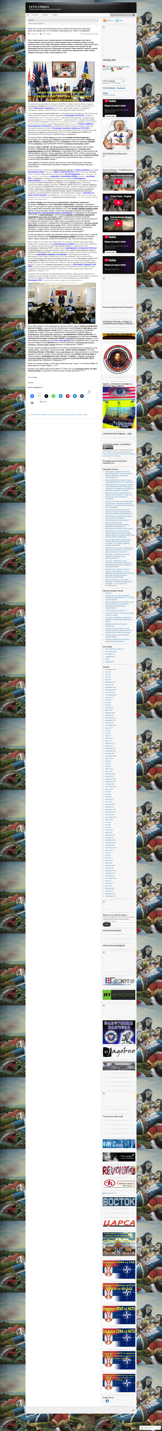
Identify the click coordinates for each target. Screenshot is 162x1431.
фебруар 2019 (110, 682)
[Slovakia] (124, 71)
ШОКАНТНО (109, 662)
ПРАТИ (107, 924)
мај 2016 (108, 766)
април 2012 (109, 883)
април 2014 (109, 830)
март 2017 (108, 741)
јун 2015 (108, 794)
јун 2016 (108, 763)
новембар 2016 (110, 751)
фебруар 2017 (110, 743)
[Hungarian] (118, 69)
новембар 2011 (110, 896)
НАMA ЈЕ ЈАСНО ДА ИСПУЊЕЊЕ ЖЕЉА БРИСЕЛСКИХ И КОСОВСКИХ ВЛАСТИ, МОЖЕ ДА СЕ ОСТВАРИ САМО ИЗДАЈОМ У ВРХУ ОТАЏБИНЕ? (59, 30)
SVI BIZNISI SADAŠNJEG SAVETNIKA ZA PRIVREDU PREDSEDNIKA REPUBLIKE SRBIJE (118, 619)
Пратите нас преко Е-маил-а (115, 915)
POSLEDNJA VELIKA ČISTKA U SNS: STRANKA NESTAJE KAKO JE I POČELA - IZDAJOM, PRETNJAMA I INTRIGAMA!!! (118, 630)
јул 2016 (108, 761)
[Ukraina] (112, 71)
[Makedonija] (118, 71)
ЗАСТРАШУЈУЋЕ (111, 652)
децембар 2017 (110, 718)
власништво (62, 414)
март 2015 (108, 802)
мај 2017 (108, 736)
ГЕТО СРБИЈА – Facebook (114, 88)
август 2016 (109, 758)
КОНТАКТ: (45, 15)
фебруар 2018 (110, 713)
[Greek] (124, 74)
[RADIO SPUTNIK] (119, 971)
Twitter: (106, 93)
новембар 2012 (110, 873)
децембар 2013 (110, 840)
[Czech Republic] (107, 74)
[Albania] (118, 74)
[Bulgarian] (110, 71)
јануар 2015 (109, 807)
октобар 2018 (109, 692)
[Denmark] (115, 71)
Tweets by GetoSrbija (109, 95)
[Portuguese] (112, 69)
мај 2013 (108, 858)
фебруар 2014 (110, 835)
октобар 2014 (109, 814)
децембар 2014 (110, 809)
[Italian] (125, 67)
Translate (117, 83)
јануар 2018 (109, 715)
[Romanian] (121, 69)
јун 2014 (108, 825)
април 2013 (109, 860)
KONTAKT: (108, 593)
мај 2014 (108, 827)
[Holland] (104, 74)
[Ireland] (115, 74)
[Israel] (121, 74)
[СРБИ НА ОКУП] (119, 1106)
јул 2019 (108, 677)
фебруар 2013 (110, 865)
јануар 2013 (109, 868)
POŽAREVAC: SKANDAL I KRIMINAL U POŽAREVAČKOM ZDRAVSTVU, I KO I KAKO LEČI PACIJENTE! (119, 598)
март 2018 (108, 710)
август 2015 (109, 789)
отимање (79, 414)
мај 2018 (108, 705)
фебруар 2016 (110, 774)
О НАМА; (54, 15)
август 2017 (109, 728)
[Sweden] (110, 74)
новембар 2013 (110, 843)
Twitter (121, 20)
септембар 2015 (110, 786)
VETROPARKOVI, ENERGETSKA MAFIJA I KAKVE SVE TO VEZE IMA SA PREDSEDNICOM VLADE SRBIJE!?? (119, 518)
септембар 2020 (110, 669)
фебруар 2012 (110, 888)
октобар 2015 (109, 784)
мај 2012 (108, 881)
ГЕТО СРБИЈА (39, 6)
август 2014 (109, 820)
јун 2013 (108, 855)
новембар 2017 (110, 720)
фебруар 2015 (110, 804)
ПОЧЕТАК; (35, 15)
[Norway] (127, 71)
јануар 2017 (109, 746)
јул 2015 (108, 792)
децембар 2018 (110, 687)
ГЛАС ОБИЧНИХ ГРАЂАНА (39, 414)
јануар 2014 (109, 837)
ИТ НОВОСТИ (110, 654)
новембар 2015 (110, 781)
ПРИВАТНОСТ (110, 657)
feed (110, 20)
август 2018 (109, 697)
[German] (109, 67)
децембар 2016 (110, 748)
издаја (68, 414)
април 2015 (109, 799)
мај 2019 (108, 679)
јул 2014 (108, 822)
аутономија (54, 414)
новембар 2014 (110, 812)
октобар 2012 (109, 876)
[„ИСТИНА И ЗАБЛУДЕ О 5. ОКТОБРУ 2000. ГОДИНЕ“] (119, 428)
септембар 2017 (110, 725)
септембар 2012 (110, 878)
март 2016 (108, 771)
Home (28, 15)
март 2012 (108, 886)
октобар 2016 (109, 753)
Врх (133, 1410)
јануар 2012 (109, 891)
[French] (117, 67)
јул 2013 (108, 853)
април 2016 (109, 769)
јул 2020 (108, 672)
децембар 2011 (110, 893)
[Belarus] (112, 74)
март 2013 (108, 863)
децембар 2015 (110, 779)
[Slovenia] (107, 71)
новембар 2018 (110, 690)
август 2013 (109, 850)
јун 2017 (108, 733)
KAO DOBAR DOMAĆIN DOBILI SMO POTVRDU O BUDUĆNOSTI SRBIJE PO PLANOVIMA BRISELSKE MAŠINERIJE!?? (119, 512)
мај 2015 (108, 797)
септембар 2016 (110, 756)
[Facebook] (107, 1401)
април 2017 (109, 738)
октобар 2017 (109, 723)
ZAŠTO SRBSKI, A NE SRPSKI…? (116, 611)
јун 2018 (108, 702)
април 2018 (109, 708)
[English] (104, 67)
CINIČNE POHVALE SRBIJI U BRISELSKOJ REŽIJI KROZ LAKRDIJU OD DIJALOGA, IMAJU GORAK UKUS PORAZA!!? (119, 550)
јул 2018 (108, 700)
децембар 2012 (110, 871)
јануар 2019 (109, 685)
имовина (73, 414)
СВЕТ (107, 659)
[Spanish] (106, 69)
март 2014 (108, 832)
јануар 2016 (109, 776)
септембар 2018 (110, 695)
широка (85, 414)
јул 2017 (108, 730)
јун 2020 (108, 674)
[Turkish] (104, 71)
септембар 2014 (110, 817)
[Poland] (121, 71)
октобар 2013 (109, 845)
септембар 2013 (110, 848)
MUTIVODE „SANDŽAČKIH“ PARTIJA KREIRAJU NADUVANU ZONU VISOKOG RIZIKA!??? (117, 556)
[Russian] (115, 69)
